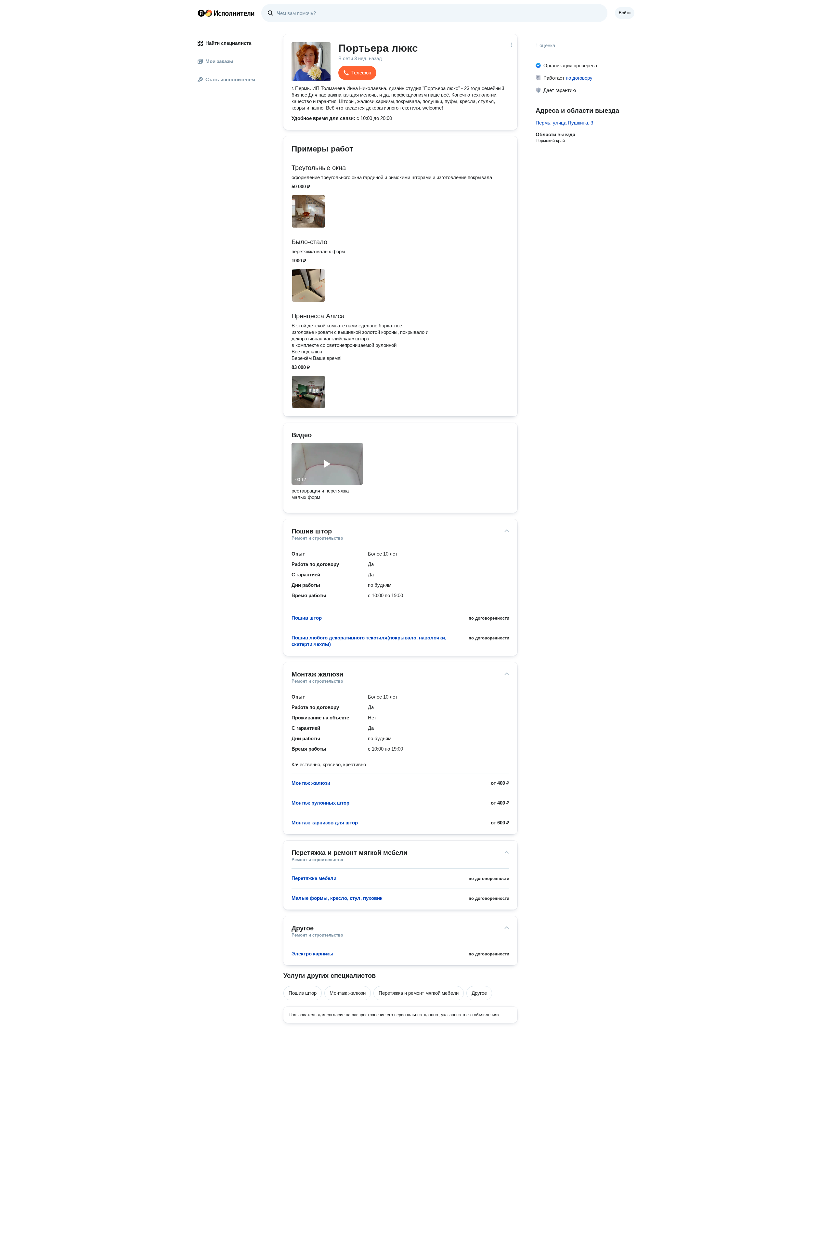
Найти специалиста (228, 43)
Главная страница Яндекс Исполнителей (226, 13)
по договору (579, 78)
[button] (357, 73)
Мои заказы (219, 61)
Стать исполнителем (230, 79)
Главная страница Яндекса (201, 13)
